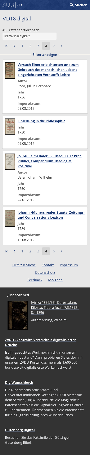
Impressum (69, 265)
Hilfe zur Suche (24, 265)
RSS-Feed (55, 280)
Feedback (34, 280)
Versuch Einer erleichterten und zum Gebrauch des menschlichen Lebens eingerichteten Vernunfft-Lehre (48, 69)
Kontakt (48, 265)
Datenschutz (45, 272)
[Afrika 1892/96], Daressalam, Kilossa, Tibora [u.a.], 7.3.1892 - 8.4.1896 (55, 307)
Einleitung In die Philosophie (41, 121)
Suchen (78, 5)
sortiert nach (29, 30)
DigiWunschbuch (19, 382)
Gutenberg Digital (20, 430)
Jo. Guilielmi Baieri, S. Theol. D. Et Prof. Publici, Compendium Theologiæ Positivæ (50, 161)
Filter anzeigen (45, 54)
